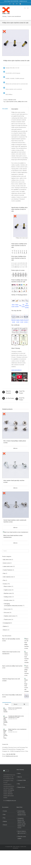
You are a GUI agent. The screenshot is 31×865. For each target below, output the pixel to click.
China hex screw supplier (22, 837)
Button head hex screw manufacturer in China (17, 730)
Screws (5, 583)
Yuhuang (17, 348)
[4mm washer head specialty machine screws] (15, 465)
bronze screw (6, 563)
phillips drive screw (22, 101)
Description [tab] (5, 108)
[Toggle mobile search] (25, 8)
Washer (5, 626)
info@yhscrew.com (23, 1)
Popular (7, 704)
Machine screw (12, 99)
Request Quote (21, 787)
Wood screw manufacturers (15, 708)
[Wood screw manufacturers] (5, 708)
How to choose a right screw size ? (22, 832)
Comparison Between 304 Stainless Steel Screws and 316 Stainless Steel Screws (22, 823)
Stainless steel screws (9, 616)
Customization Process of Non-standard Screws (22, 812)
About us (20, 776)
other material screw (8, 576)
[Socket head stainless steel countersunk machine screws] (15, 505)
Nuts (4, 573)
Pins (4, 580)
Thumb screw (7, 619)
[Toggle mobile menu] (28, 8)
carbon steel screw (7, 566)
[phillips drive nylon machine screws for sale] (15, 43)
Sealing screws (8, 596)
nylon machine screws (11, 101)
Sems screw (7, 609)
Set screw (6, 612)
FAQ (19, 783)
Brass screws (7, 586)
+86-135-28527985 (10, 754)
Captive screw (7, 590)
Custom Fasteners (7, 570)
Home (19, 773)
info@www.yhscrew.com (12, 756)
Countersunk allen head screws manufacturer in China (16, 716)
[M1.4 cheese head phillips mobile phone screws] (15, 425)
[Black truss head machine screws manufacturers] (15, 532)
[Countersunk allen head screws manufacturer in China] (5, 716)
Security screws (8, 600)
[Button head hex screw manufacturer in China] (5, 729)
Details (16, 448)
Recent (15, 704)
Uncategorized (6, 623)
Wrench (5, 629)
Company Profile (22, 780)
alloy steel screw (7, 559)
